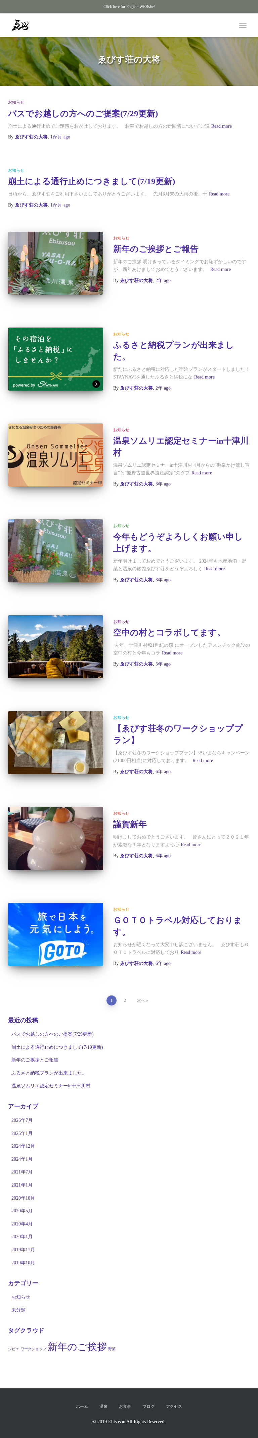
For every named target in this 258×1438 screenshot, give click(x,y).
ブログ (148, 1406)
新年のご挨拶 (77, 1346)
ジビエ (13, 1349)
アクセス (174, 1406)
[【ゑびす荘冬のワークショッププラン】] (55, 742)
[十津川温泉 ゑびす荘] (23, 25)
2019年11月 (23, 1249)
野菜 (112, 1349)
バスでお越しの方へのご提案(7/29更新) (83, 113)
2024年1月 (22, 1159)
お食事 (125, 1406)
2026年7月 (22, 1120)
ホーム (82, 1406)
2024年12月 (23, 1146)
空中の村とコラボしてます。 (169, 632)
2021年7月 (22, 1171)
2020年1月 (22, 1236)
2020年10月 (23, 1198)
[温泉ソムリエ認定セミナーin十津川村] (55, 454)
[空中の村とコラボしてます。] (55, 646)
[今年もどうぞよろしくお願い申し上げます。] (55, 550)
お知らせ (16, 102)
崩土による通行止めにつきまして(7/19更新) (91, 181)
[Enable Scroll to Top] (244, 1424)
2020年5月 (22, 1210)
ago (60, 136)
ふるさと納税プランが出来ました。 (49, 1073)
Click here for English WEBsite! (129, 6)
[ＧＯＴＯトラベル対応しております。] (55, 934)
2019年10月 (23, 1262)
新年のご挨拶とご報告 (156, 248)
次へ (141, 1000)
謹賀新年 (130, 824)
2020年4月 (22, 1223)
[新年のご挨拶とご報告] (55, 263)
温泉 (103, 1406)
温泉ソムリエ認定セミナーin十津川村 (50, 1085)
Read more (221, 126)
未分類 (18, 1310)
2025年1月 (22, 1133)
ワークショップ (33, 1349)
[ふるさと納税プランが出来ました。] (55, 359)
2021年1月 (22, 1185)
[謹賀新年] (55, 838)
